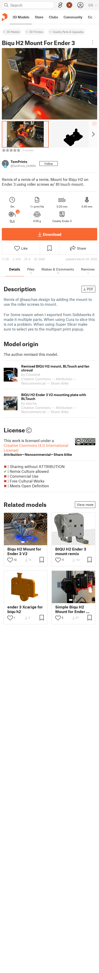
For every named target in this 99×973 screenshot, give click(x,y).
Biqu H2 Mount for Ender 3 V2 (24, 551)
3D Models (13, 31)
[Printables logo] (4, 17)
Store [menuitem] (39, 17)
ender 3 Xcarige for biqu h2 (25, 609)
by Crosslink (30, 374)
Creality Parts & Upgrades (68, 31)
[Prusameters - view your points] (69, 5)
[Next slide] (93, 134)
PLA (12, 221)
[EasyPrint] (60, 5)
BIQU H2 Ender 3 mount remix (70, 551)
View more (85, 504)
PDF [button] (90, 289)
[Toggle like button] (10, 560)
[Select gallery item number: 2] (27, 542)
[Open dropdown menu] (92, 42)
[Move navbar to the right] (94, 17)
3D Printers (36, 31)
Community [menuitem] (73, 17)
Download (52, 234)
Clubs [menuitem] (53, 17)
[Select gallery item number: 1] (23, 542)
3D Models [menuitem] (20, 17)
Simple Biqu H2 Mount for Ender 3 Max (71, 609)
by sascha (29, 403)
